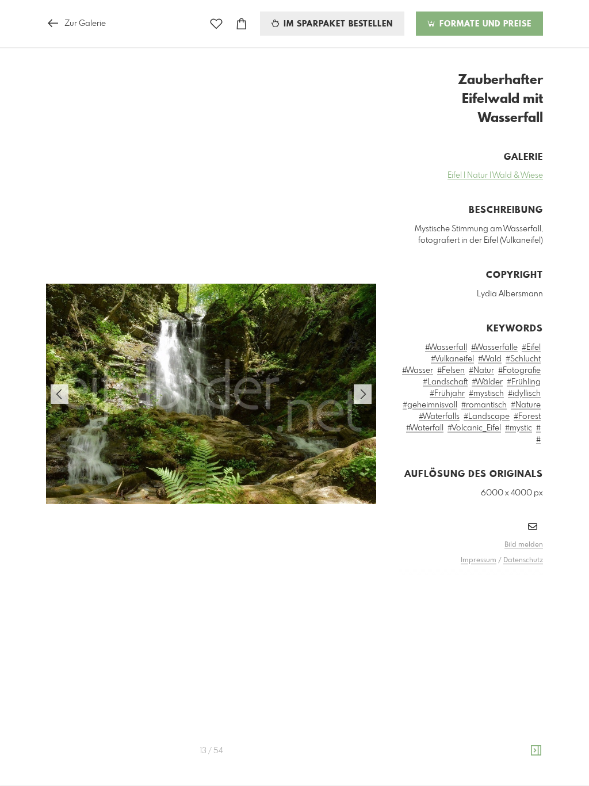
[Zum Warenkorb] (241, 24)
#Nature (526, 405)
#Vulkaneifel (452, 359)
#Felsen (451, 371)
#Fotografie (519, 371)
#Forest (527, 417)
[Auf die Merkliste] (216, 24)
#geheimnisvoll (430, 405)
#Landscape (487, 417)
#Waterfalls (439, 417)
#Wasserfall (446, 348)
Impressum (478, 560)
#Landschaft (445, 382)
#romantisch (484, 405)
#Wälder (487, 382)
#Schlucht (523, 359)
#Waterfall (424, 428)
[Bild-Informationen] (536, 750)
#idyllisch (524, 394)
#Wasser (417, 371)
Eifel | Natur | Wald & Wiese (495, 175)
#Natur (481, 371)
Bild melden (523, 544)
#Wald (490, 359)
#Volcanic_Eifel (474, 428)
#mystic (518, 428)
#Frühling (524, 382)
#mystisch (486, 394)
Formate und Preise (484, 24)
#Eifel (531, 348)
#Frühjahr (447, 394)
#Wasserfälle (494, 348)
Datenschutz (523, 560)
